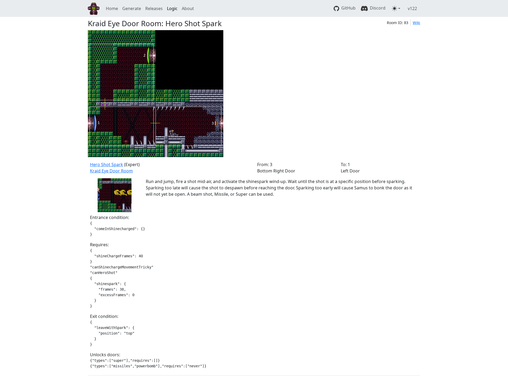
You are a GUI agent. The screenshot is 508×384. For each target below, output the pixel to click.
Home (112, 8)
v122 (412, 8)
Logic (172, 8)
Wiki (416, 22)
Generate (131, 8)
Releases (154, 8)
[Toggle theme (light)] (396, 8)
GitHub (348, 8)
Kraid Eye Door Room (111, 171)
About (188, 8)
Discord (377, 8)
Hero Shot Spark (106, 164)
